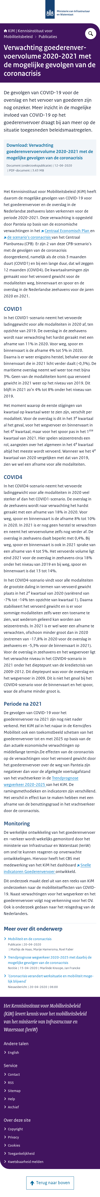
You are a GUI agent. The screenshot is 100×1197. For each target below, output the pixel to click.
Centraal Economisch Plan (67, 230)
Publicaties (48, 36)
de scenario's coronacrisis (29, 237)
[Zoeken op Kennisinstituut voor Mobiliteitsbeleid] (90, 33)
